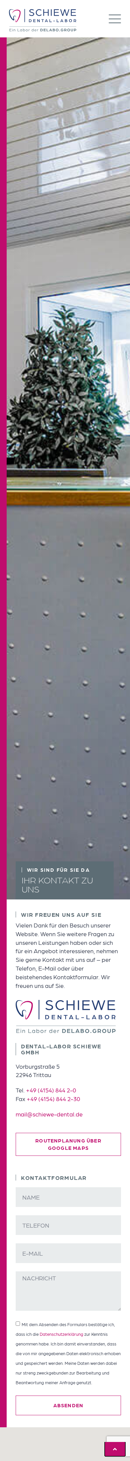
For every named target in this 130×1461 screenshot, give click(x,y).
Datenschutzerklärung (61, 1333)
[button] (115, 20)
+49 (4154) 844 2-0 (51, 1089)
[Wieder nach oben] (115, 1449)
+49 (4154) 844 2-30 (53, 1098)
